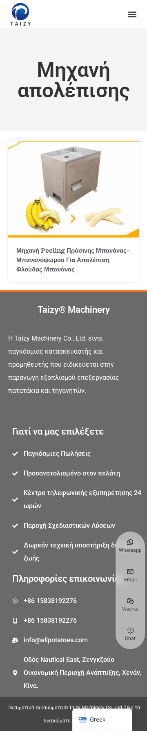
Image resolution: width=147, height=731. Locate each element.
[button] (132, 14)
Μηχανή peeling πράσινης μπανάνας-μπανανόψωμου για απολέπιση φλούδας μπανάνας (72, 260)
